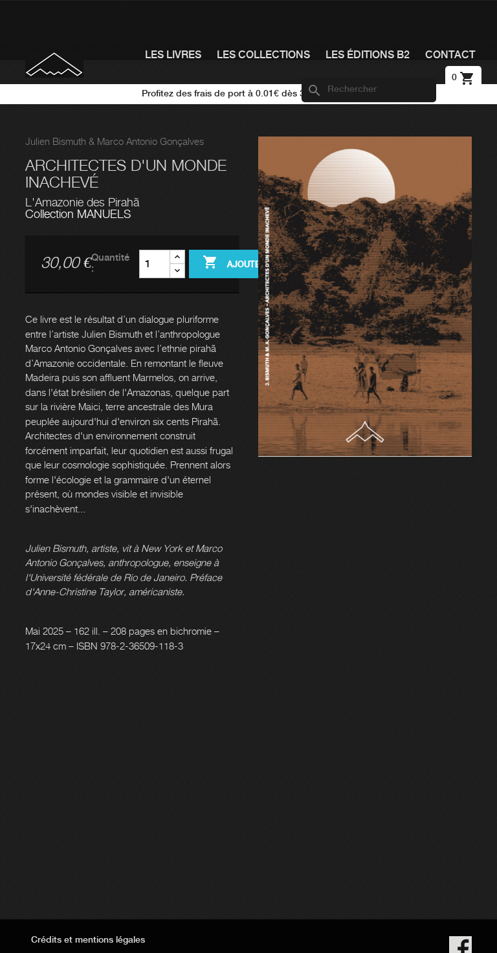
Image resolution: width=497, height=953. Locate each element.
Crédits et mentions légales (88, 940)
